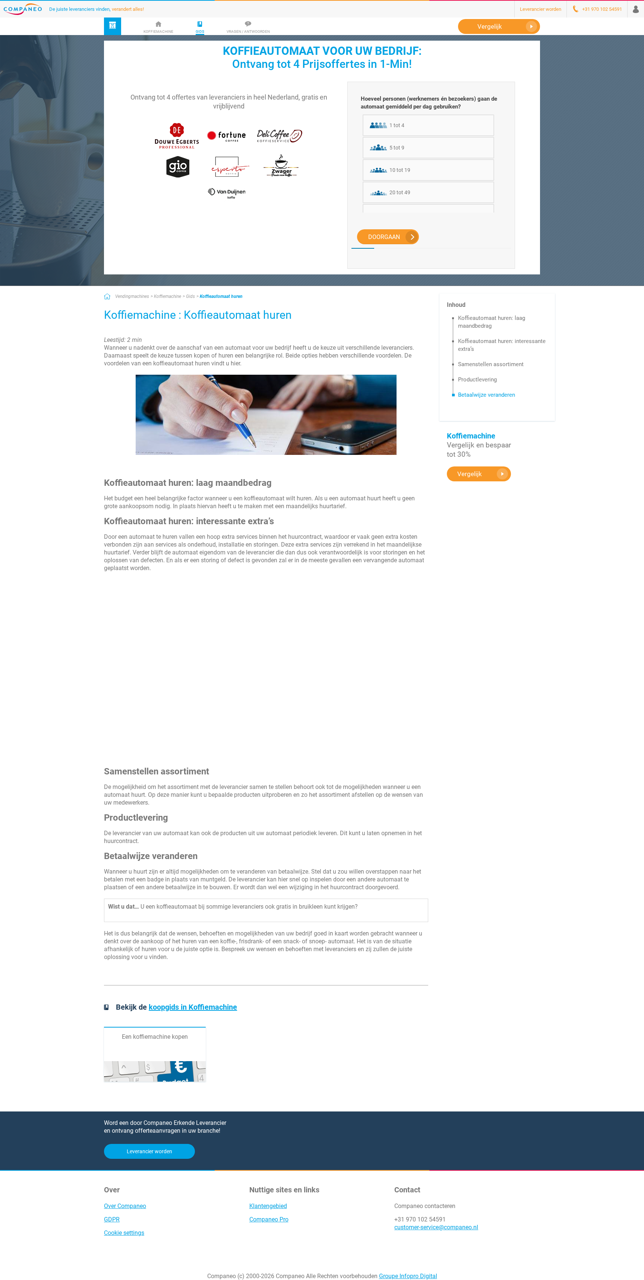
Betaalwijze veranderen (486, 394)
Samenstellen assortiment (491, 364)
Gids (190, 296)
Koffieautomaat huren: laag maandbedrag (491, 322)
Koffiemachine (167, 296)
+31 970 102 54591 (420, 1219)
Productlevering (477, 379)
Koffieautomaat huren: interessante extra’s (502, 345)
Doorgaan (384, 236)
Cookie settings (124, 1232)
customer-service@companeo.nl (436, 1227)
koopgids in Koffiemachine (193, 1007)
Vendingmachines (132, 296)
